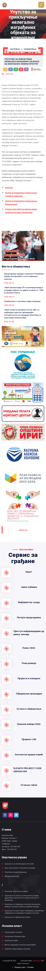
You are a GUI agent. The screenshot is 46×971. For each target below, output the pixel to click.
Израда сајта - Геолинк (24, 967)
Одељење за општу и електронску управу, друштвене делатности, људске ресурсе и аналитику (22, 897)
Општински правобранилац (16, 872)
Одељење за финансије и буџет (18, 917)
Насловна (15, 49)
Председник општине (13, 932)
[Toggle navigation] (41, 5)
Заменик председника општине (17, 949)
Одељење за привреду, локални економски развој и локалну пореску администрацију (22, 905)
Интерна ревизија (12, 876)
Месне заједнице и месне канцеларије (20, 945)
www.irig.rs (37, 961)
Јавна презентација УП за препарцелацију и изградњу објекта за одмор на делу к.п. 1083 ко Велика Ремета (23, 290)
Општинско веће (11, 940)
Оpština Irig (23, 530)
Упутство (9, 188)
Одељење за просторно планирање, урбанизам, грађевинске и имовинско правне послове (24, 912)
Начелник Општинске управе (16, 891)
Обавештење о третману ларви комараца (22, 301)
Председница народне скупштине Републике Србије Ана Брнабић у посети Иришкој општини (24, 276)
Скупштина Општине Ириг (15, 936)
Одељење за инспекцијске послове (19, 864)
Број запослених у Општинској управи (20, 868)
